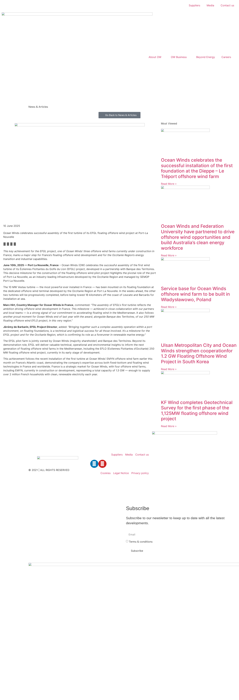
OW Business (179, 57)
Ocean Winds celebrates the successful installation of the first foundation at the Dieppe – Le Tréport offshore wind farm (197, 168)
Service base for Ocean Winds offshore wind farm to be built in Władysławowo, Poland (195, 294)
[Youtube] (102, 464)
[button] (4, 244)
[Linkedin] (94, 464)
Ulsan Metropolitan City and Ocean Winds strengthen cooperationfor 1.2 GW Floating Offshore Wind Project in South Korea (199, 353)
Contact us (227, 5)
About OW (155, 57)
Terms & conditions (141, 541)
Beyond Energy (205, 57)
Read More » (169, 183)
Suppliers (194, 5)
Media (210, 5)
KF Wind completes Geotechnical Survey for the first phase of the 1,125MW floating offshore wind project (196, 411)
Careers (226, 57)
